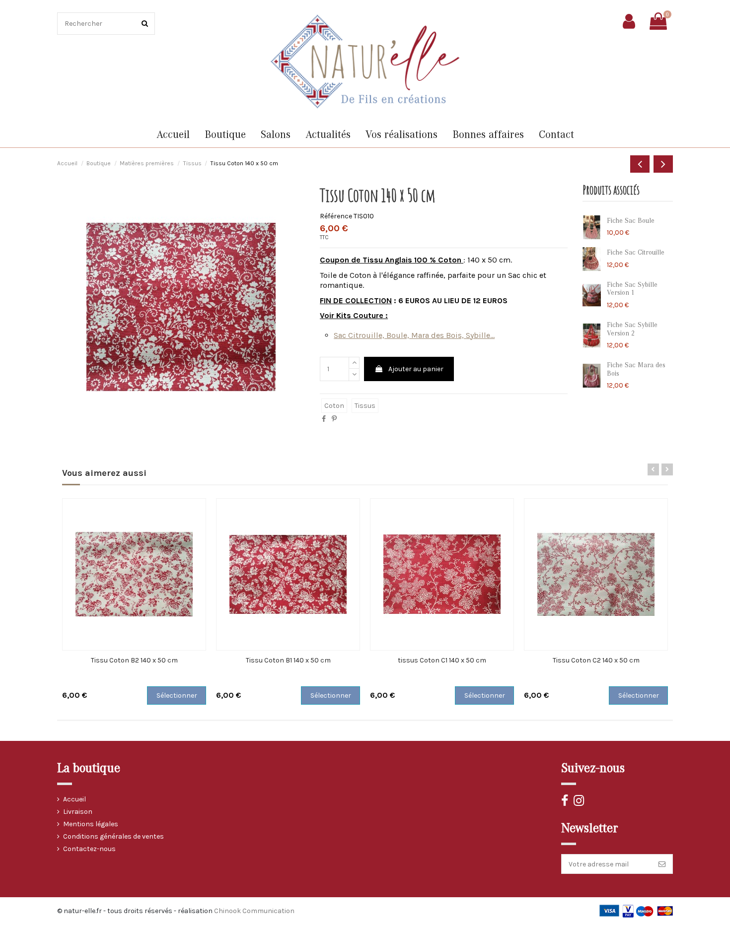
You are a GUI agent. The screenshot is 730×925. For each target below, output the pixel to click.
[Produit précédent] (640, 164)
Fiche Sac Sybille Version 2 (632, 329)
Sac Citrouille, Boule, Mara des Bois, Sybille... (414, 335)
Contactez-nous (89, 849)
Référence (336, 216)
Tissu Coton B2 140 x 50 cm (134, 660)
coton (334, 405)
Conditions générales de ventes (113, 836)
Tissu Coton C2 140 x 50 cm (596, 660)
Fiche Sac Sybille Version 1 (632, 289)
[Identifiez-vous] (629, 21)
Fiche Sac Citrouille (635, 253)
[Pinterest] (334, 419)
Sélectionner (176, 695)
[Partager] (324, 419)
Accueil (74, 799)
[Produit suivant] (663, 164)
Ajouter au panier (415, 369)
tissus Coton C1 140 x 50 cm (442, 660)
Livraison (77, 811)
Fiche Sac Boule (631, 221)
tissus (365, 405)
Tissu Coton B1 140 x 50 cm (288, 660)
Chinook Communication (254, 911)
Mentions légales (90, 824)
